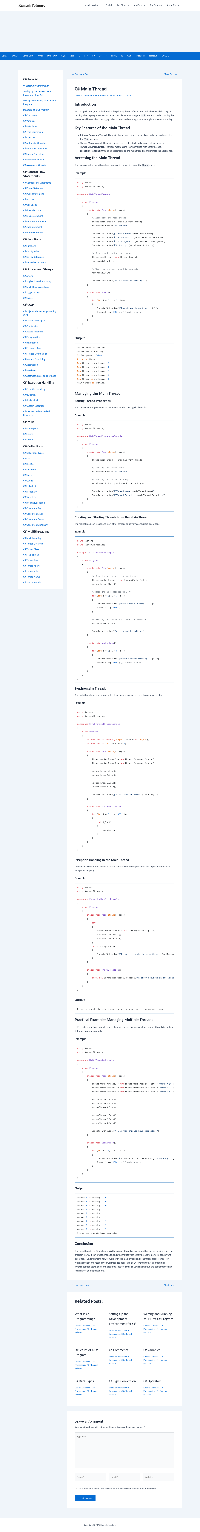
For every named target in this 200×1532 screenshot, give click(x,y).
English (109, 5)
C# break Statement (33, 216)
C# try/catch (29, 395)
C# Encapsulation (31, 337)
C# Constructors (31, 326)
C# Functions (29, 246)
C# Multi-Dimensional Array (36, 287)
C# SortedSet (29, 469)
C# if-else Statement (33, 188)
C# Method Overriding (34, 359)
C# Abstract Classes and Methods (39, 376)
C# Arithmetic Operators (35, 143)
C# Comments (30, 115)
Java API (14, 56)
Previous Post (80, 74)
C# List (26, 458)
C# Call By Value (31, 251)
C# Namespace (30, 428)
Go (100, 56)
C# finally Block (30, 400)
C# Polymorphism (32, 348)
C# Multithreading (32, 538)
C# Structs (28, 439)
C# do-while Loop (32, 210)
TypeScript (140, 56)
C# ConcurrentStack (33, 514)
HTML (114, 56)
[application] (99, 5)
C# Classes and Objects (34, 320)
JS (122, 56)
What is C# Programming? (36, 86)
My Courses (156, 5)
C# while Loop (30, 205)
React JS (153, 56)
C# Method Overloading (35, 354)
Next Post (170, 74)
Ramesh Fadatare (31, 5)
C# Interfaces (29, 370)
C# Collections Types (33, 453)
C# (93, 56)
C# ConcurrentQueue (33, 519)
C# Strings (28, 298)
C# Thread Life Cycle (33, 544)
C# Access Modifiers (33, 332)
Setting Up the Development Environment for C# (122, 1319)
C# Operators (29, 137)
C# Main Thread (31, 555)
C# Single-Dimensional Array (37, 281)
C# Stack (27, 475)
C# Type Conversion (33, 132)
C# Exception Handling (34, 389)
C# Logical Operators (33, 154)
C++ (86, 56)
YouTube (138, 5)
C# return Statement (33, 232)
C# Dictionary (30, 492)
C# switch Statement (33, 194)
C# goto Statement (32, 227)
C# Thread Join (30, 571)
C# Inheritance (30, 343)
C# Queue (28, 481)
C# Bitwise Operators (33, 159)
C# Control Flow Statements (37, 183)
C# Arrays (28, 276)
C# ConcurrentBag (32, 508)
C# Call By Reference (33, 257)
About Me (171, 5)
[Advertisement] (100, 31)
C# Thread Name (31, 577)
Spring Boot (28, 56)
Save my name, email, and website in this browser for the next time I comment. (117, 1488)
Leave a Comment (84, 95)
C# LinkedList (29, 486)
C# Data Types (30, 126)
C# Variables (29, 121)
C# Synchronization (32, 582)
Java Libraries (91, 5)
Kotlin (72, 56)
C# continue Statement (34, 221)
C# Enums (28, 434)
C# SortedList (29, 497)
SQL (63, 56)
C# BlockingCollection (34, 503)
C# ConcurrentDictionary (35, 525)
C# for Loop (29, 199)
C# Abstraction (30, 365)
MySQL (165, 56)
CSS (129, 56)
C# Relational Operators (35, 148)
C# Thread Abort (31, 566)
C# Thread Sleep (31, 560)
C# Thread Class (31, 549)
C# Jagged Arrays (31, 292)
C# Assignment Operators (35, 165)
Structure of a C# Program (36, 110)
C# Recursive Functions (34, 262)
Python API (52, 56)
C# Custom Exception (33, 406)
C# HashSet (28, 464)
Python (40, 56)
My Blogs (121, 5)
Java (4, 56)
